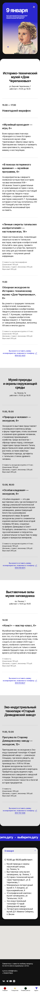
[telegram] (7, 981)
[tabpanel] (20, 886)
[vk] (3, 981)
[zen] (14, 981)
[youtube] (10, 981)
